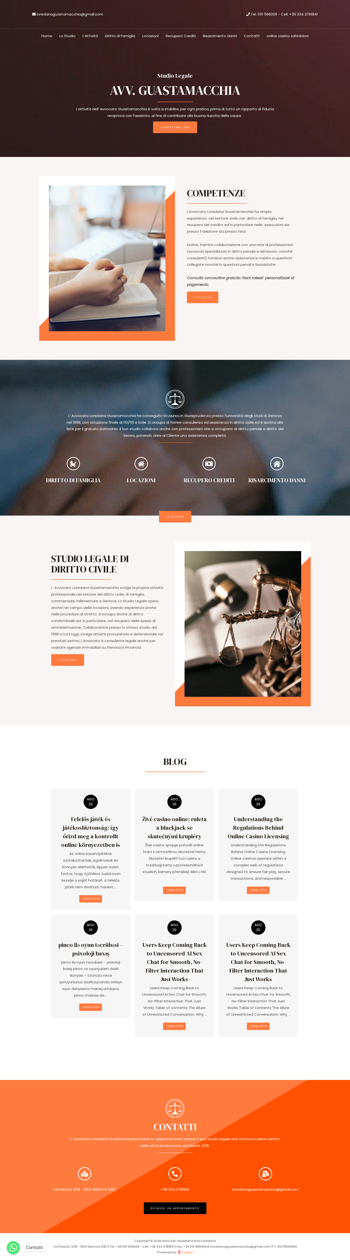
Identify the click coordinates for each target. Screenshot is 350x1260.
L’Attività (90, 35)
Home (46, 35)
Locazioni (150, 35)
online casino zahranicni (288, 35)
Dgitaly (187, 1252)
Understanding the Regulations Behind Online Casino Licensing (258, 827)
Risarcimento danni (220, 35)
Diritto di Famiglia (120, 35)
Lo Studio (67, 35)
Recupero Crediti (181, 35)
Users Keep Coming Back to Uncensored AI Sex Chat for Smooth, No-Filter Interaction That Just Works (174, 962)
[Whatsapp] (13, 1247)
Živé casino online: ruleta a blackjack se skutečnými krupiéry (174, 827)
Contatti (252, 35)
